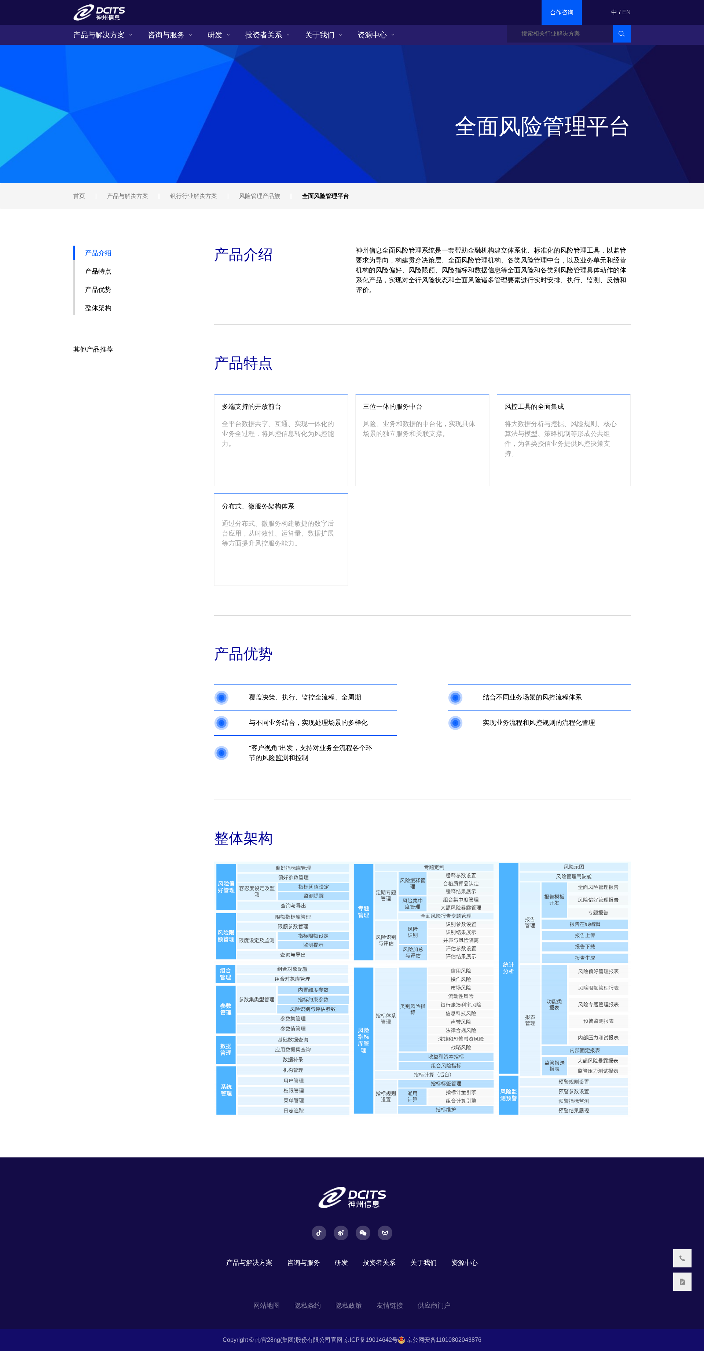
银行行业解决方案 (193, 196)
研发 (215, 35)
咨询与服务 (166, 35)
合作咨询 (561, 12)
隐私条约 (307, 1305)
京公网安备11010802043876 (443, 1340)
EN (626, 12)
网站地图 (266, 1305)
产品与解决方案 (99, 35)
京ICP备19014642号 (371, 1340)
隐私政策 (349, 1305)
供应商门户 (434, 1305)
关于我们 (319, 35)
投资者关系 (263, 35)
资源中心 (372, 35)
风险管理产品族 (259, 196)
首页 (79, 196)
